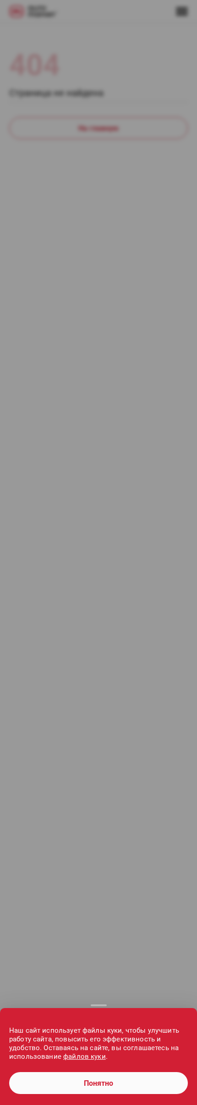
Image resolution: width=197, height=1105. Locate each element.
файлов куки (84, 1056)
